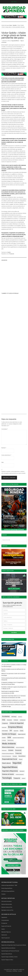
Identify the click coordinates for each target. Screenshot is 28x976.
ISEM (9, 737)
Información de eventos (6, 901)
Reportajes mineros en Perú (7, 910)
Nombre (3, 447)
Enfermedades (5, 730)
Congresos (5, 723)
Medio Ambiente (9, 743)
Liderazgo (4, 740)
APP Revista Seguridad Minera (7, 891)
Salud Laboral (6, 763)
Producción (11, 253)
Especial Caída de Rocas (6, 953)
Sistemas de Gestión (8, 774)
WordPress (14, 971)
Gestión (9, 252)
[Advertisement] (14, 277)
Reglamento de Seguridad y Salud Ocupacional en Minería (13, 945)
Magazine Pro (16, 969)
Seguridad (17, 763)
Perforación (4, 750)
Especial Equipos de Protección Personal (10, 950)
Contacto (3, 894)
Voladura (23, 778)
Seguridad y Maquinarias (10, 771)
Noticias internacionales (6, 904)
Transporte (17, 778)
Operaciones (4, 934)
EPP (11, 730)
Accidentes (6, 716)
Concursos (9, 720)
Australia (20, 716)
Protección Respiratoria (6, 756)
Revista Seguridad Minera (14, 9)
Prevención (18, 750)
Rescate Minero (22, 756)
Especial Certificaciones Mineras (8, 948)
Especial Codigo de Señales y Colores (9, 956)
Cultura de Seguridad (17, 723)
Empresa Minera (15, 727)
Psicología (15, 756)
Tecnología (7, 778)
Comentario (4, 429)
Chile (3, 720)
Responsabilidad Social (9, 759)
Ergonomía (16, 730)
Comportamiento (5, 920)
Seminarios (22, 771)
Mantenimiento (10, 740)
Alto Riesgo (14, 716)
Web (2, 462)
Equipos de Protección (6, 926)
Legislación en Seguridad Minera (18, 737)
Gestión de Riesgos (9, 734)
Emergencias (4, 923)
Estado (21, 730)
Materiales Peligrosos (6, 932)
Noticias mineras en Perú (6, 907)
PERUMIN (10, 750)
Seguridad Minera (9, 767)
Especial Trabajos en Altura (7, 959)
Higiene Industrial (21, 734)
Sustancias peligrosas (20, 774)
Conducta (16, 720)
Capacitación (4, 917)
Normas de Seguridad (20, 747)
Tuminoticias (9, 971)
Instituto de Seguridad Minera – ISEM (9, 885)
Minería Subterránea (8, 747)
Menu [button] (15, 1)
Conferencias (22, 720)
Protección (18, 753)
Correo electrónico (6, 455)
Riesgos (20, 759)
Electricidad (4, 727)
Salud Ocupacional (5, 937)
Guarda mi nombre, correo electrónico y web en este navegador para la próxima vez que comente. (13, 472)
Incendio (4, 737)
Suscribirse (14, 632)
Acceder (20, 971)
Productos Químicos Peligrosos (8, 753)
